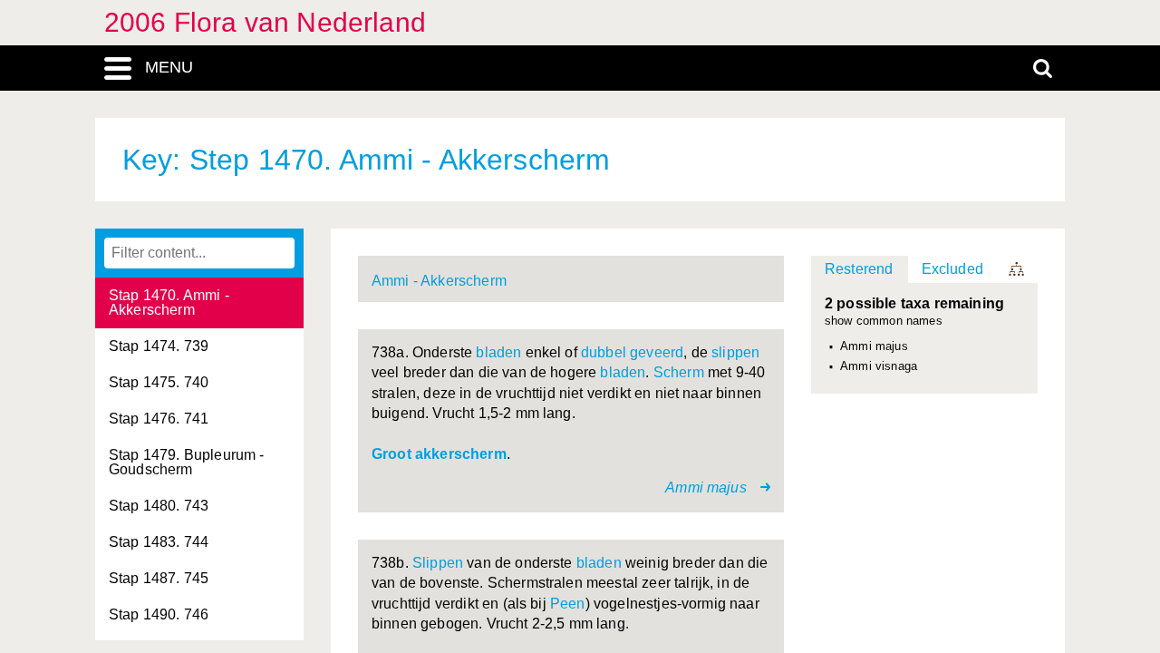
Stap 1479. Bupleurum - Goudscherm (187, 462)
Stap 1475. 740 (158, 382)
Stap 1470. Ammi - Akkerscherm (169, 302)
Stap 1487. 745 (158, 578)
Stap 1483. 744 (158, 542)
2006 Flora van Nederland (265, 22)
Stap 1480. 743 (158, 505)
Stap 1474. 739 (158, 346)
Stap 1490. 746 (158, 614)
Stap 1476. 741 (158, 418)
